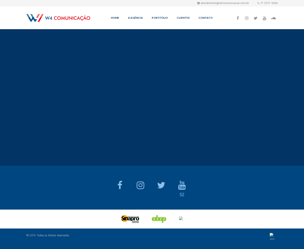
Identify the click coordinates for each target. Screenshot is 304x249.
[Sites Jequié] (230, 98)
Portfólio (160, 17)
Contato (206, 17)
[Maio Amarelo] (206, 98)
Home (115, 17)
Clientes (183, 17)
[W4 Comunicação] (58, 19)
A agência (135, 17)
